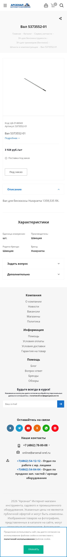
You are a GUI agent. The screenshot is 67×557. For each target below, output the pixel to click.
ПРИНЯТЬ (33, 549)
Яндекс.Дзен (55, 428)
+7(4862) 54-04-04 (29, 469)
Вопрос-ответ (33, 371)
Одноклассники (37, 428)
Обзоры (33, 380)
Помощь (33, 336)
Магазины (33, 316)
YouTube (28, 428)
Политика (33, 321)
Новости (33, 306)
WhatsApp (46, 428)
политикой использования (19, 538)
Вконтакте (10, 428)
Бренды (33, 375)
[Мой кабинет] (46, 5)
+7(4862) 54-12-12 (29, 461)
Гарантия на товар (33, 351)
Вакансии (33, 311)
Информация (33, 330)
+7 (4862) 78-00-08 (35, 445)
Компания (33, 295)
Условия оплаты (33, 341)
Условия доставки (33, 346)
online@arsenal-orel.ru (36, 452)
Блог (33, 366)
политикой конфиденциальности (44, 396)
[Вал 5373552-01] (33, 84)
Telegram (19, 428)
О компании (33, 301)
